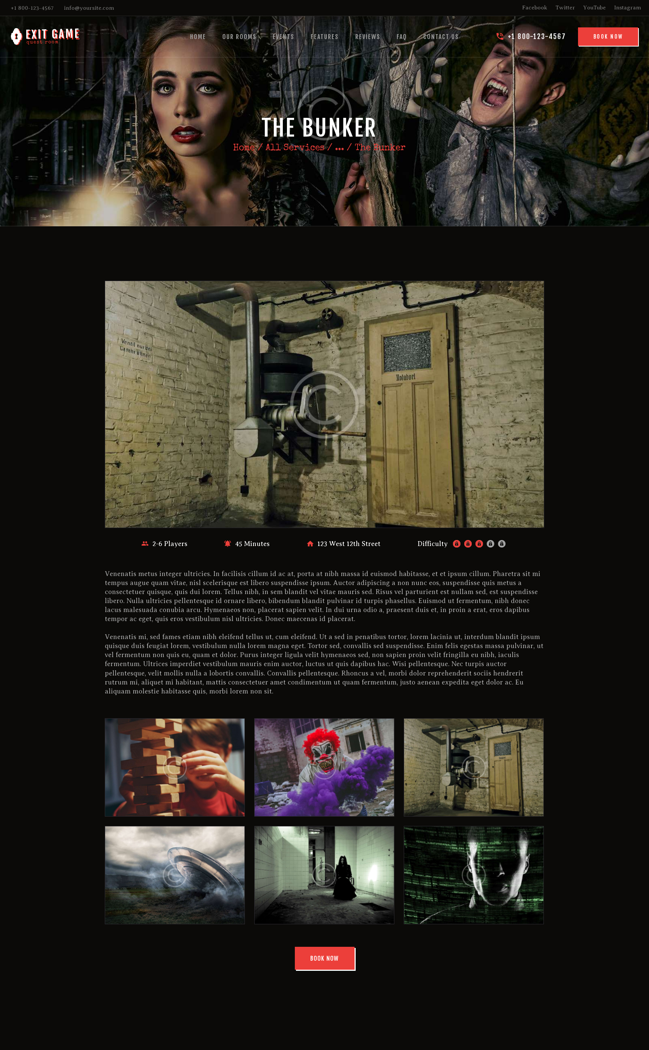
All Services (295, 148)
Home (244, 148)
